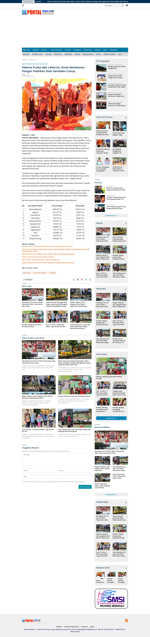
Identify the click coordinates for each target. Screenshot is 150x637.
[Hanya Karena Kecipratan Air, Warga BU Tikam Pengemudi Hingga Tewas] (120, 161)
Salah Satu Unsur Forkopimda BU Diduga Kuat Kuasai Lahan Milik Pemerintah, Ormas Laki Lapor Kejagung (103, 133)
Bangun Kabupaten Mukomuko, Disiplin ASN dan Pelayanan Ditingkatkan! (116, 95)
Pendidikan (77, 50)
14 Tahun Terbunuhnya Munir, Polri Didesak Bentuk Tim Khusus (116, 198)
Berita (31, 64)
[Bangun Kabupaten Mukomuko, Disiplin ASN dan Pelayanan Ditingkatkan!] (101, 96)
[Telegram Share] (86, 279)
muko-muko (43, 64)
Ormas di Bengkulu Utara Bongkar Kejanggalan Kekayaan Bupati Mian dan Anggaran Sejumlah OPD (103, 169)
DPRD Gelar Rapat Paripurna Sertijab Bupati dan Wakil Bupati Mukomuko (116, 104)
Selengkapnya (111, 215)
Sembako (52, 273)
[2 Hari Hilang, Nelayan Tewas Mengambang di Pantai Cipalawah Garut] (100, 208)
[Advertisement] (75, 32)
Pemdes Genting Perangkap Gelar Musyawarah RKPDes (102, 409)
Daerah (44, 50)
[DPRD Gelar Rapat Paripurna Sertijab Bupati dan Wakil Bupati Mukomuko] (101, 105)
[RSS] (126, 620)
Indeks (92, 627)
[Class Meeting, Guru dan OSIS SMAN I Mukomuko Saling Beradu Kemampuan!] (81, 317)
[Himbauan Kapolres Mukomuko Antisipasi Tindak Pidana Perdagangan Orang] (103, 143)
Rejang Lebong (88, 54)
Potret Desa (88, 50)
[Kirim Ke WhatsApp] (90, 279)
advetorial (25, 64)
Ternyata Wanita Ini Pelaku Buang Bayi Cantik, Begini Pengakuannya (117, 86)
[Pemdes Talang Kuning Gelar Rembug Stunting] (33, 317)
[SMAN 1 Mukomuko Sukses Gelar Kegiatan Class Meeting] (102, 477)
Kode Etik (84, 627)
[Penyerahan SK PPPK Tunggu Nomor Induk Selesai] (101, 77)
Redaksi (59, 627)
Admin (28, 75)
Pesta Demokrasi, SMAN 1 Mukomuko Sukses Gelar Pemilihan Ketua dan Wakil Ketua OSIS (120, 476)
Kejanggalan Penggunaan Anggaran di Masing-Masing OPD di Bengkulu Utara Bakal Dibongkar (119, 151)
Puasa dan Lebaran (40, 273)
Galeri (105, 50)
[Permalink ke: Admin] (23, 75)
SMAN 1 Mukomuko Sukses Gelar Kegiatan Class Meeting (102, 486)
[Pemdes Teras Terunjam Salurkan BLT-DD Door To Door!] (120, 333)
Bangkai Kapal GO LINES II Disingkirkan (117, 67)
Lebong (77, 54)
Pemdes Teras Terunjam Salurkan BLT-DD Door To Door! (119, 341)
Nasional (36, 50)
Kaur (120, 54)
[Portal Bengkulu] (38, 12)
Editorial (97, 50)
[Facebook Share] (73, 279)
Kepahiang (68, 54)
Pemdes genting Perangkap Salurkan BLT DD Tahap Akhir (118, 409)
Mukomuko (58, 54)
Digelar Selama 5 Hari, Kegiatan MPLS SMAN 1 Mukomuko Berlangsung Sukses (48, 254)
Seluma (98, 54)
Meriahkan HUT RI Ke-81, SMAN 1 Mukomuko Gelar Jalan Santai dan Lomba (47, 246)
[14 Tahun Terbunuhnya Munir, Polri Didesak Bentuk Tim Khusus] (100, 199)
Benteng (48, 54)
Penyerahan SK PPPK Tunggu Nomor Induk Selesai (115, 77)
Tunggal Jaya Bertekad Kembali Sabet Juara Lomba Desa (119, 393)
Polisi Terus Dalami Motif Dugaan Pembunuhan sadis (115, 189)
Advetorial (113, 50)
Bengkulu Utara (37, 54)
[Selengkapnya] (126, 118)
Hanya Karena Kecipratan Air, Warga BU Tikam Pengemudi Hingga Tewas (119, 169)
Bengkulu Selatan (109, 54)
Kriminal (68, 50)
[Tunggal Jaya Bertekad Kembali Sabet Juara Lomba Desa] (120, 385)
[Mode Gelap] (127, 5)
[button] (123, 5)
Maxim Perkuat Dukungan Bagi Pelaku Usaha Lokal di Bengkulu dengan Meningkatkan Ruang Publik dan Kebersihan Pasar (63, 1)
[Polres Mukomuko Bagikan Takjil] (120, 126)
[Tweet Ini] (77, 279)
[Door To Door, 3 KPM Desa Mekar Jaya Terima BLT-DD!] (57, 317)
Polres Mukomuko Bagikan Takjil (119, 134)
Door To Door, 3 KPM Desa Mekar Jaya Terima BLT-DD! (40, 260)
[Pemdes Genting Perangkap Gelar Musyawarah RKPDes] (103, 402)
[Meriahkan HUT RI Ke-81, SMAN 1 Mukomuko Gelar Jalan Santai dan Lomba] (33, 294)
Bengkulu (26, 54)
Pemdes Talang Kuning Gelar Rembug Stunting (38, 257)
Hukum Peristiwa (56, 50)
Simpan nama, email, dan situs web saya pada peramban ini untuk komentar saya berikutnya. (54, 482)
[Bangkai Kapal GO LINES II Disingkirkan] (101, 68)
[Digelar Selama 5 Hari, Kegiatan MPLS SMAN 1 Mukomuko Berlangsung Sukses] (81, 294)
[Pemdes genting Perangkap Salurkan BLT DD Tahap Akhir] (120, 402)
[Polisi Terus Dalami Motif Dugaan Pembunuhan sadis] (100, 189)
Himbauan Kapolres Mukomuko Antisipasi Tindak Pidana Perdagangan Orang (103, 151)
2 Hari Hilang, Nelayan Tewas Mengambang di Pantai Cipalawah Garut (116, 207)
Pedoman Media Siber (71, 627)
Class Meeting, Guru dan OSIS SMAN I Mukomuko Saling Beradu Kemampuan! (48, 263)
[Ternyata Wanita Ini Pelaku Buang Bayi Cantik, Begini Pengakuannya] (101, 86)
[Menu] (23, 5)
